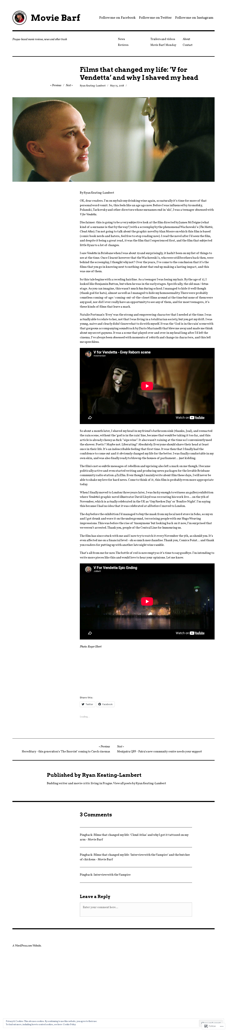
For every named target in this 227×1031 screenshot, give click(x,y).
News (121, 39)
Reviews (123, 45)
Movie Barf (55, 18)
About (186, 39)
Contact (187, 45)
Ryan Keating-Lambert (93, 85)
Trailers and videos (162, 39)
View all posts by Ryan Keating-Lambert (139, 783)
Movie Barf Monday (163, 45)
